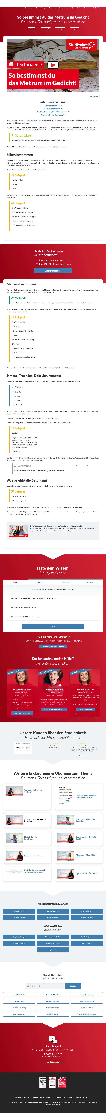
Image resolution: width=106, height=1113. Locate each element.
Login (87, 1097)
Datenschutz (60, 1097)
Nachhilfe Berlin (19, 995)
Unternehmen (37, 1097)
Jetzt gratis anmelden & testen (53, 646)
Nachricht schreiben (53, 1062)
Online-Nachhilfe (57, 704)
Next (97, 749)
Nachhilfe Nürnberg (87, 995)
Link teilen (94, 96)
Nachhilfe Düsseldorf (53, 1001)
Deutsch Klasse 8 (19, 918)
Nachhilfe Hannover (53, 1008)
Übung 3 (65, 582)
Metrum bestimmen (52, 109)
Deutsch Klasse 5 (19, 911)
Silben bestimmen (52, 106)
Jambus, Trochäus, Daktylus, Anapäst (52, 112)
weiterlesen (83, 755)
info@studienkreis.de (53, 1105)
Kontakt (79, 1097)
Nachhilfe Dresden (53, 1014)
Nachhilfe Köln (19, 1001)
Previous (40, 749)
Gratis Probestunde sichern (53, 709)
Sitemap (70, 1097)
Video (31, 29)
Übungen (60, 29)
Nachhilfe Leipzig (19, 1014)
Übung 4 (90, 582)
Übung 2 (40, 582)
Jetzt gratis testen (53, 270)
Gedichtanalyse (30, 121)
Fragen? (74, 29)
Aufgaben (53, 937)
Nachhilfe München (53, 995)
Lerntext (46, 29)
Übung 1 (16, 582)
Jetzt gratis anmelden (22, 713)
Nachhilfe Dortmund (87, 1001)
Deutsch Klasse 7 (87, 911)
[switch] (28, 748)
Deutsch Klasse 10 (86, 918)
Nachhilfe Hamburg (19, 1008)
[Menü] (30, 746)
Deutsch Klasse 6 (53, 911)
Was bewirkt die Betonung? (52, 115)
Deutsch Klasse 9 (53, 918)
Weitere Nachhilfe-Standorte (87, 1014)
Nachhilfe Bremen (86, 1008)
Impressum (49, 1097)
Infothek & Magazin (22, 1097)
